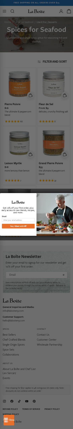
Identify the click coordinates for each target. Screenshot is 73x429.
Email (4, 216)
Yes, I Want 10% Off (18, 226)
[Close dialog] (71, 195)
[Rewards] (9, 420)
